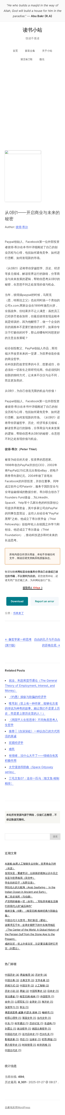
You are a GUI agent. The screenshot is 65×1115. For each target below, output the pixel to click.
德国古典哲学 (41, 1028)
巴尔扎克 (46, 1034)
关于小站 (47, 50)
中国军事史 (38, 990)
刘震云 (10, 1028)
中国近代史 (13, 1034)
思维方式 (12, 985)
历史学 (41, 974)
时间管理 (29, 1044)
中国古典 (12, 980)
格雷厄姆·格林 (29, 996)
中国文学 (27, 985)
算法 (24, 1007)
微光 (41, 59)
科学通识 (22, 1023)
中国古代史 (13, 1050)
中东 (9, 1023)
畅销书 (47, 1012)
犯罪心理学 (13, 1017)
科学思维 (44, 1044)
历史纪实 (36, 1023)
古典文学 (27, 980)
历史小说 (12, 990)
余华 (9, 1001)
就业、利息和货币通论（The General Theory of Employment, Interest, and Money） (31, 685)
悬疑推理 (27, 974)
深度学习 (12, 1007)
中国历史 (12, 974)
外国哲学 (47, 996)
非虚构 (50, 1023)
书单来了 (18, 613)
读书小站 (32, 30)
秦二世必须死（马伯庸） (19, 896)
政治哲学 (24, 1028)
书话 (24, 1039)
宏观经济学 (16, 742)
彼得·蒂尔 (22, 227)
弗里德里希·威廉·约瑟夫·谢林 (23, 1012)
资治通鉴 (12, 996)
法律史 (35, 1039)
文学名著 (42, 980)
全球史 (35, 1001)
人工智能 (42, 985)
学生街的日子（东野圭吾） (20, 882)
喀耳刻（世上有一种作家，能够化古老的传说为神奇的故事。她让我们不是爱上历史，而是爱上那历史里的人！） (32, 708)
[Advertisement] (32, 103)
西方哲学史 (13, 1044)
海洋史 (47, 1001)
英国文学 (29, 1017)
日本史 (53, 990)
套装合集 (30, 50)
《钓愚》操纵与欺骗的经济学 (27, 697)
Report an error (44, 601)
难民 (12, 749)
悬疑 (24, 990)
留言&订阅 (26, 59)
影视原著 (12, 1039)
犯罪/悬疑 (49, 1039)
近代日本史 (30, 1034)
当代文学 (44, 1017)
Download (17, 601)
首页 (15, 50)
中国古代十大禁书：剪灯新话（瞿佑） (26, 920)
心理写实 (22, 1001)
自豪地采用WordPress (17, 1107)
